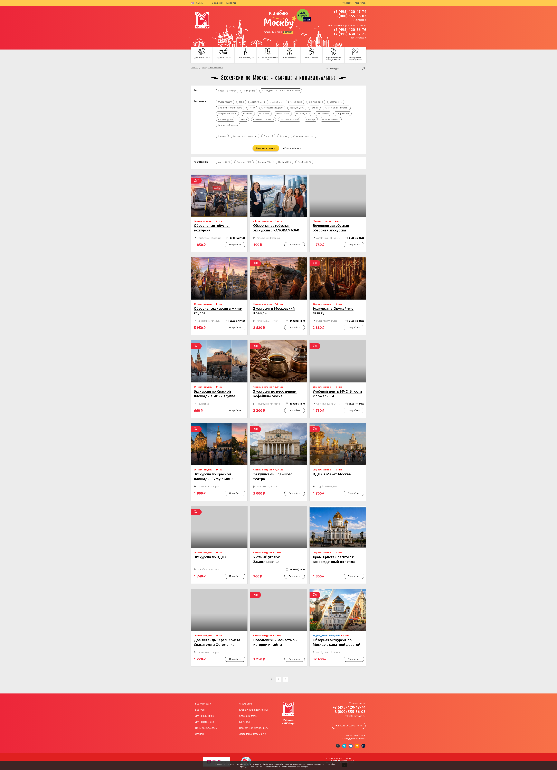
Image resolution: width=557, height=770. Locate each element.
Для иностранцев (204, 721)
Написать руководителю (348, 725)
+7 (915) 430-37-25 (349, 34)
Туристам (346, 3)
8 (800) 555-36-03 (351, 16)
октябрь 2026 (265, 162)
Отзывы (199, 734)
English (199, 3)
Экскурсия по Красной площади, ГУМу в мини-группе (214, 478)
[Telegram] (344, 746)
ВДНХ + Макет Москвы (332, 474)
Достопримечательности (252, 734)
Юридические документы (253, 709)
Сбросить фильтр (292, 148)
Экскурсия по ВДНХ (210, 557)
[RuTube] (363, 746)
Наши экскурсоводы (206, 728)
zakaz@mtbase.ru (358, 20)
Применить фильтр (265, 148)
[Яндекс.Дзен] (338, 746)
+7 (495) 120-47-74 (349, 11)
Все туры (200, 709)
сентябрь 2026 (244, 162)
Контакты (231, 3)
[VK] (351, 746)
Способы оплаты (248, 716)
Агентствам (360, 3)
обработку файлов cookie (273, 764)
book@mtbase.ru (358, 38)
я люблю (278, 20)
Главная (194, 68)
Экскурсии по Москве (212, 68)
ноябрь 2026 (284, 162)
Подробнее (235, 244)
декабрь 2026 (304, 162)
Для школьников (204, 716)
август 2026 (224, 162)
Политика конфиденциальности (341, 760)
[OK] (357, 746)
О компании (217, 3)
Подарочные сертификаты (253, 728)
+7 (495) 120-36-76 (349, 29)
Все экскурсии (203, 703)
